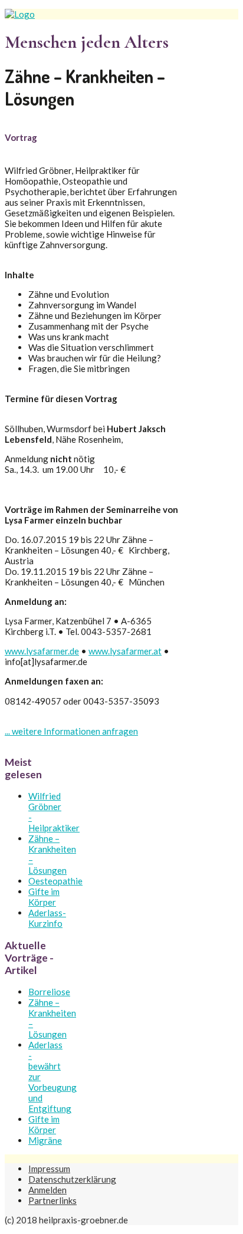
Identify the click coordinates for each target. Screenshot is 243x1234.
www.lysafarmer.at (125, 651)
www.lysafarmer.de (42, 651)
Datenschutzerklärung (72, 1179)
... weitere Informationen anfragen (71, 731)
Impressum (49, 1168)
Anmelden (47, 1189)
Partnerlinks (52, 1200)
